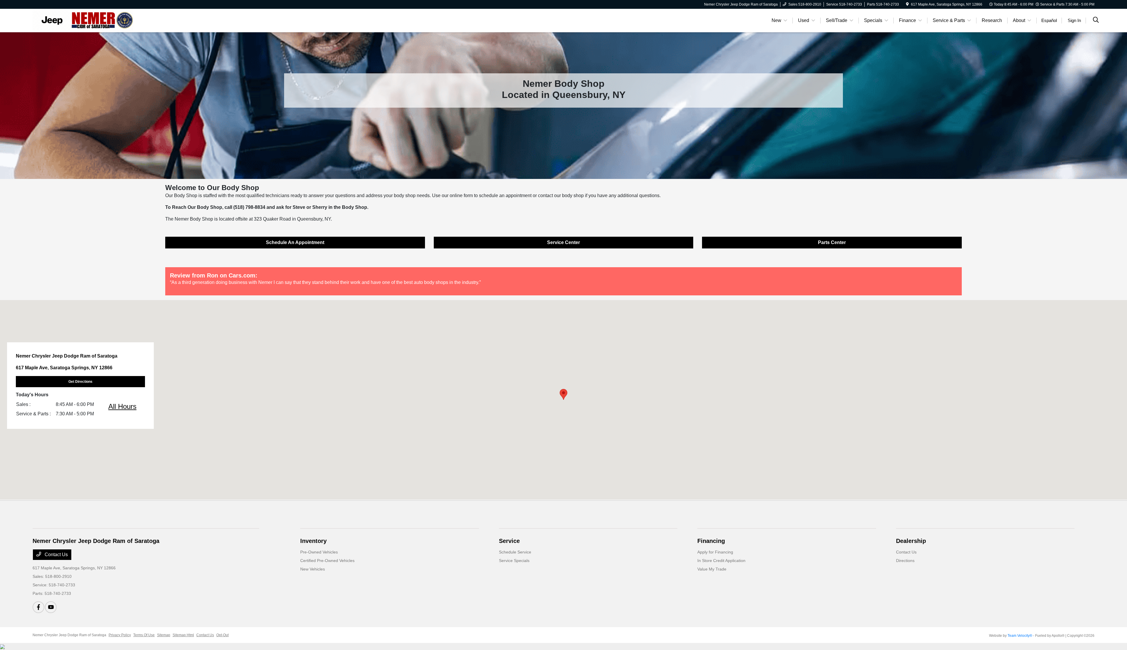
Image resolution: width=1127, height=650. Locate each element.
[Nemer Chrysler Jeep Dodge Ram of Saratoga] (83, 20)
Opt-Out (222, 635)
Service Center (563, 242)
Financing (711, 541)
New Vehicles (312, 569)
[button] (563, 394)
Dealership (911, 541)
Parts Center (832, 242)
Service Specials (514, 560)
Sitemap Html (183, 635)
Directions (905, 560)
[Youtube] (51, 607)
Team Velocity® (1020, 636)
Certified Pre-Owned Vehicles (327, 560)
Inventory (313, 541)
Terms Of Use (144, 635)
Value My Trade (711, 569)
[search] (1096, 20)
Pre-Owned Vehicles (319, 552)
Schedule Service (515, 552)
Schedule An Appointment (295, 242)
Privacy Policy (120, 635)
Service (509, 541)
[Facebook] (38, 607)
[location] (907, 4)
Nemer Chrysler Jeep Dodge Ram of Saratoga (69, 635)
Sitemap (163, 635)
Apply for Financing (715, 552)
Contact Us (55, 554)
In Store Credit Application (721, 560)
